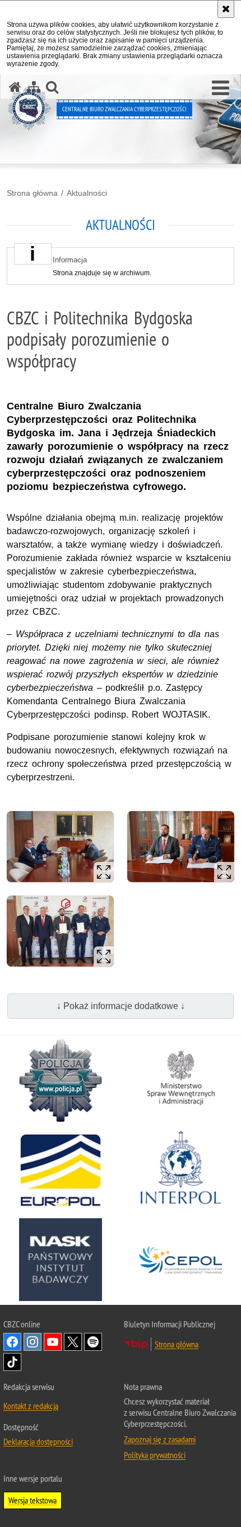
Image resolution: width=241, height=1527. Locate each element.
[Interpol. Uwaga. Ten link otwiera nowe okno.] (180, 1170)
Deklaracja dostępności (38, 1441)
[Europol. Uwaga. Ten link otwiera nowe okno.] (60, 1170)
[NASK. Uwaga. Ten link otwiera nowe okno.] (60, 1260)
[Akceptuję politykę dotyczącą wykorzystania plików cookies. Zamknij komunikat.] (225, 9)
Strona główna (32, 192)
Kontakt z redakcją (30, 1405)
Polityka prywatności (155, 1454)
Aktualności (87, 192)
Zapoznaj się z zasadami (160, 1439)
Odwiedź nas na (12, 1342)
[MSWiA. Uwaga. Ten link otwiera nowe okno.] (180, 1081)
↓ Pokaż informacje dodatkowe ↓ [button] (121, 1006)
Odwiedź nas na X (73, 1342)
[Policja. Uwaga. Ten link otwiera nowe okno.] (60, 1081)
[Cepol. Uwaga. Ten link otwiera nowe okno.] (180, 1260)
